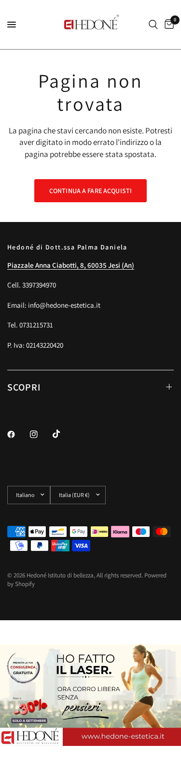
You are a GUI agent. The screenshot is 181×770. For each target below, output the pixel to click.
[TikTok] (63, 433)
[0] (167, 24)
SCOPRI (24, 387)
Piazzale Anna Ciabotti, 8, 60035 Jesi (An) (70, 265)
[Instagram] (40, 434)
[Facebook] (17, 434)
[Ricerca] (153, 24)
